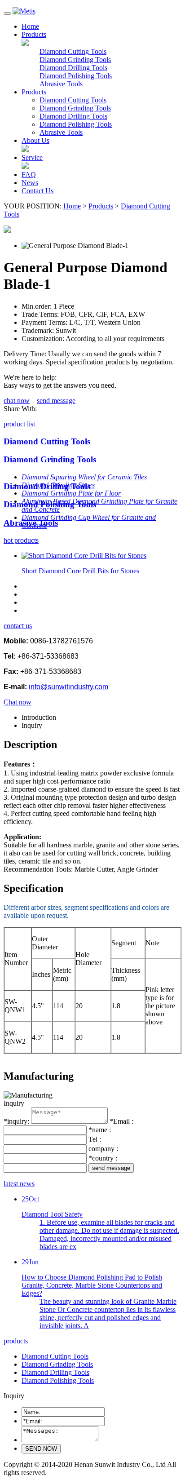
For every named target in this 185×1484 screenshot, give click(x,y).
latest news (19, 1183)
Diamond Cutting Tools (73, 51)
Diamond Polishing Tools (76, 76)
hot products (21, 540)
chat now (17, 400)
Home (30, 26)
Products (34, 34)
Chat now (17, 702)
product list (19, 424)
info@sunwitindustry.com (68, 687)
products (16, 1341)
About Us (35, 140)
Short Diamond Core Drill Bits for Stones (80, 571)
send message (56, 400)
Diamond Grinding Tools (75, 59)
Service (32, 157)
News (30, 182)
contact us (18, 625)
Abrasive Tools (61, 84)
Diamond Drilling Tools (73, 67)
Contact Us (37, 191)
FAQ (29, 174)
